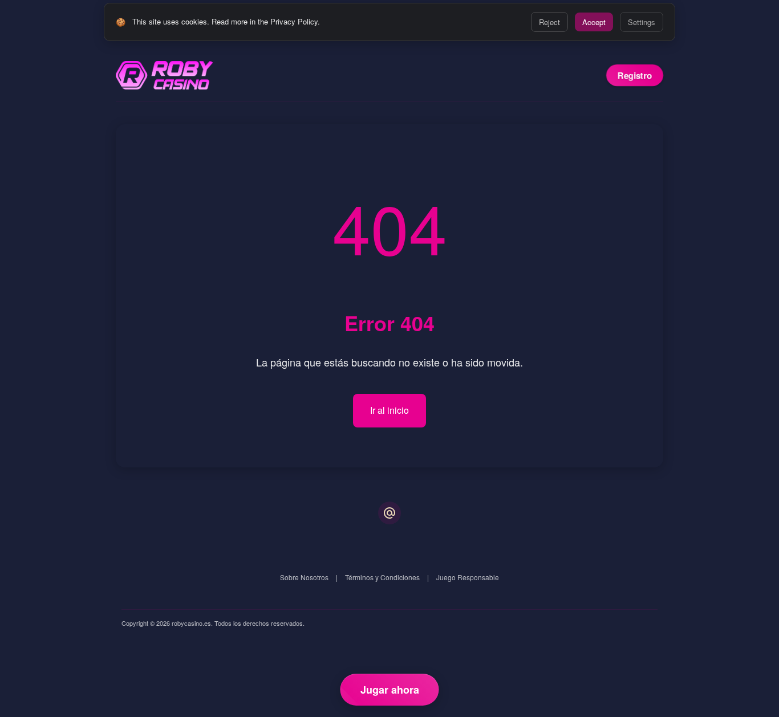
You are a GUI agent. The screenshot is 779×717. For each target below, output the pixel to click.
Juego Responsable (467, 577)
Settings (641, 22)
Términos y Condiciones (382, 577)
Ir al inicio (389, 410)
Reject (549, 22)
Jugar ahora (389, 689)
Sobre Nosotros (304, 577)
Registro (635, 75)
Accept (594, 22)
